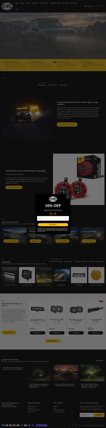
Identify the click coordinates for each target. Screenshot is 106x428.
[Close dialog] (68, 196)
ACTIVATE (53, 224)
